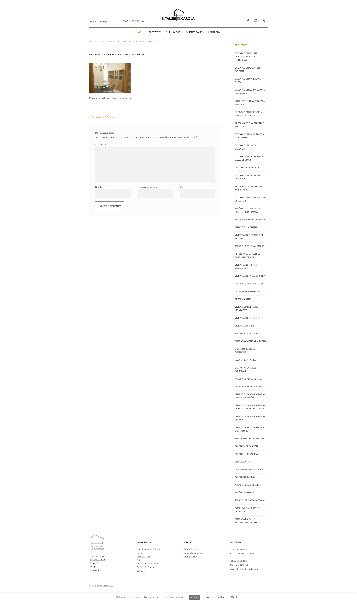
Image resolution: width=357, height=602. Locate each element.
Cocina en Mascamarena (249, 387)
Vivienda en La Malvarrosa (250, 276)
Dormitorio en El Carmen (250, 470)
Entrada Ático (243, 462)
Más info (234, 597)
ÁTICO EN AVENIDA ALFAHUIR (249, 246)
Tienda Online (190, 556)
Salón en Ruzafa (244, 493)
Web (182, 187)
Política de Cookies (146, 567)
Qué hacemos (174, 32)
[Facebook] (248, 21)
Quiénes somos (195, 32)
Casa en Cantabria (245, 360)
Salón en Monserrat (247, 454)
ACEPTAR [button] (194, 597)
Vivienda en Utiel (244, 326)
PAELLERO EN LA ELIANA (247, 168)
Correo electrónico (148, 187)
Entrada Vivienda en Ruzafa (251, 341)
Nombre (100, 187)
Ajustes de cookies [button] (215, 597)
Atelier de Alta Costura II (249, 284)
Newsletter (95, 570)
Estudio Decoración (193, 553)
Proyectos (155, 32)
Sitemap (141, 571)
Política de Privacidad (147, 564)
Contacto (214, 32)
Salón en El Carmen (246, 446)
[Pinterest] (264, 21)
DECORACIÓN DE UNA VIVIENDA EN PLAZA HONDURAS (246, 56)
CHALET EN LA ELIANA (246, 227)
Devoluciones (143, 556)
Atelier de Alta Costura (248, 379)
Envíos (140, 553)
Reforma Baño (243, 299)
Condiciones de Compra (148, 549)
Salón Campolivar (245, 477)
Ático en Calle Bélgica (247, 485)
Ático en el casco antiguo (250, 500)
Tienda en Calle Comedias (249, 439)
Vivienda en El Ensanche (106, 41)
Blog (92, 567)
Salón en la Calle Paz (247, 333)
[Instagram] (256, 21)
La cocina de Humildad (248, 292)
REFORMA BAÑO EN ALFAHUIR (250, 220)
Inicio (94, 41)
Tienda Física (190, 549)
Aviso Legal (142, 560)
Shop (138, 32)
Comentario (102, 144)
